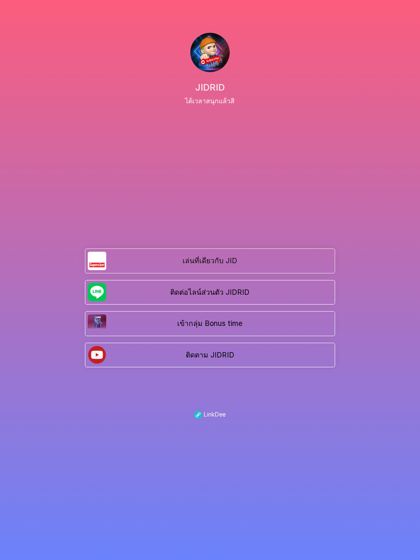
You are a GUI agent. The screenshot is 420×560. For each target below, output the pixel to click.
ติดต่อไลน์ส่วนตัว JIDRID (209, 292)
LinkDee (214, 414)
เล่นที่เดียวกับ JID (210, 260)
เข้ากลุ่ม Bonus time (209, 323)
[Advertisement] (210, 167)
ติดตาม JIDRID (210, 355)
